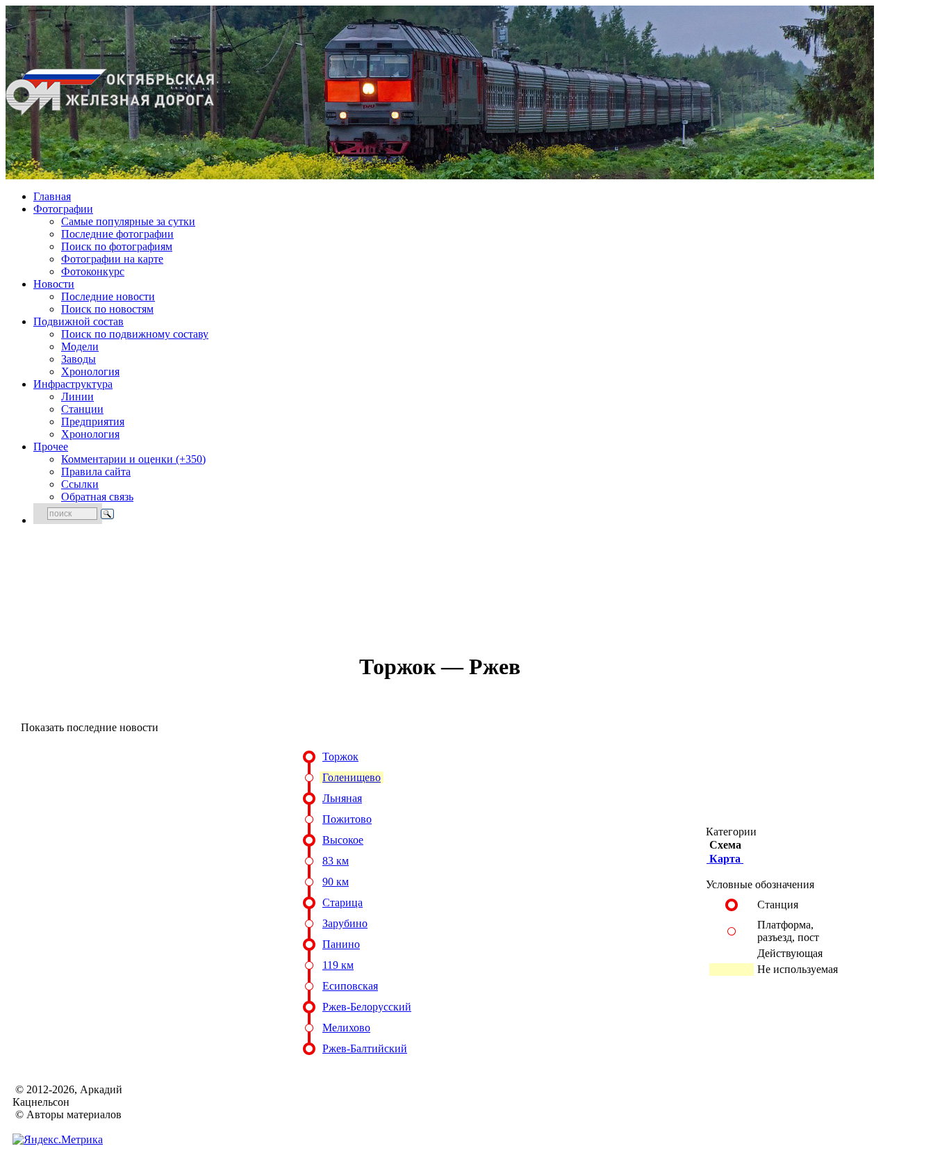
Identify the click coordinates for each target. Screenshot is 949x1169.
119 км (338, 965)
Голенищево (351, 777)
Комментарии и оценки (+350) (133, 459)
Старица (342, 902)
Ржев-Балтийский (364, 1048)
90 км (335, 882)
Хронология (90, 371)
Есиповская (350, 986)
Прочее (50, 446)
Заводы (78, 359)
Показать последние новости (89, 727)
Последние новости (108, 296)
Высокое (342, 840)
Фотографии (63, 209)
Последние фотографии (117, 234)
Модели (80, 346)
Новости (53, 284)
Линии (77, 396)
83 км (335, 861)
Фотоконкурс (92, 271)
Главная (52, 196)
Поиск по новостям (107, 309)
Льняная (342, 798)
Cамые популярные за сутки (128, 221)
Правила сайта (96, 471)
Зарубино (345, 923)
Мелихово (346, 1027)
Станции (82, 409)
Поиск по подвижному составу (134, 334)
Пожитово (347, 819)
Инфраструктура (73, 384)
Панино (341, 944)
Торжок (340, 756)
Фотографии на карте (112, 259)
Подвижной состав (78, 321)
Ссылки (80, 484)
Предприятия (92, 421)
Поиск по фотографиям (116, 246)
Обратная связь (97, 496)
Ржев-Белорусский (366, 1007)
